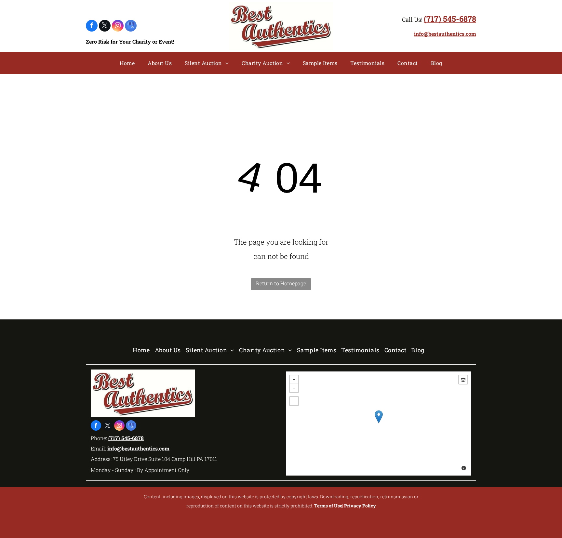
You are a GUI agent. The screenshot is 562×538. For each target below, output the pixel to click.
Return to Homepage (281, 283)
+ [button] (294, 379)
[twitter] (105, 26)
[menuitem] (127, 63)
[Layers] (463, 379)
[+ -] (378, 423)
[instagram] (118, 26)
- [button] (294, 388)
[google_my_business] (131, 26)
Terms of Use (328, 506)
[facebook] (92, 26)
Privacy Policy (360, 506)
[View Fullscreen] (294, 401)
